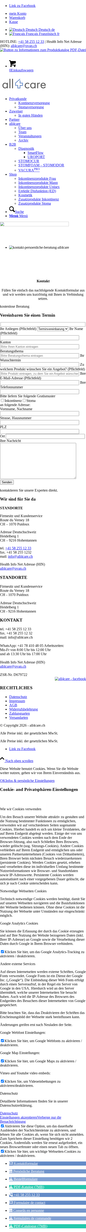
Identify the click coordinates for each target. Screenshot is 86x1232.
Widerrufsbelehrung (23, 709)
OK (3, 781)
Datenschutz (18, 697)
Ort (2, 436)
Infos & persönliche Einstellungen (30, 781)
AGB (13, 705)
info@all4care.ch (20, 556)
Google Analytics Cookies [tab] (19, 923)
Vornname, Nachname (16, 409)
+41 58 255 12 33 (31, 42)
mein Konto (17, 13)
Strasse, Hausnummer (15, 418)
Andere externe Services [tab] (17, 964)
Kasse (13, 22)
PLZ (3, 427)
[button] (23, 1163)
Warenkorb (17, 18)
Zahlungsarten (19, 713)
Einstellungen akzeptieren (18, 1117)
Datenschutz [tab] (9, 1093)
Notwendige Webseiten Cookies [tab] (23, 891)
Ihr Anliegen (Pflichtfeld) (18, 329)
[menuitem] (47, 14)
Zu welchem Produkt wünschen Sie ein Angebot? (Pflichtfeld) (42, 367)
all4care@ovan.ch (24, 46)
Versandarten (18, 717)
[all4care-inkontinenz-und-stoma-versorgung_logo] (24, 91)
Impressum (17, 701)
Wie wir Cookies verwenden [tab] (20, 809)
